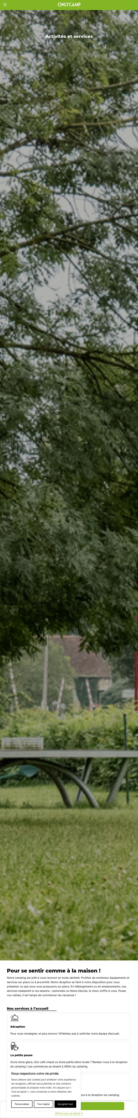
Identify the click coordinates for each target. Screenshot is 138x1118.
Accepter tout (65, 1104)
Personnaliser (22, 1104)
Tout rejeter (43, 1104)
